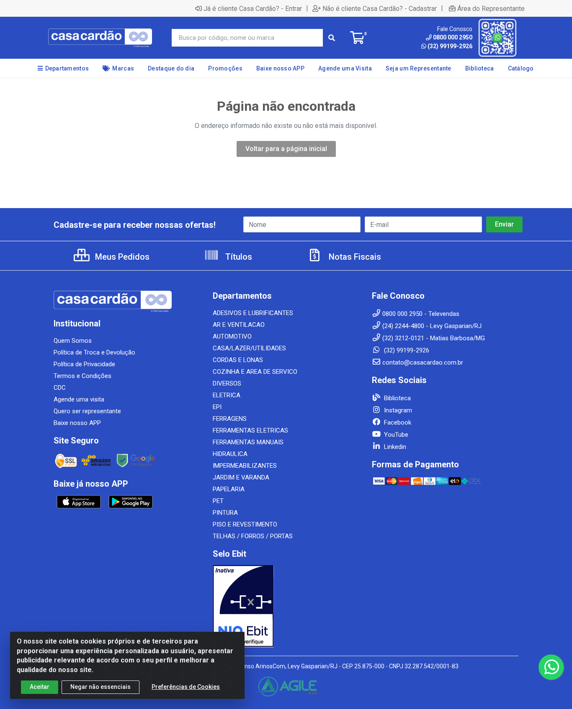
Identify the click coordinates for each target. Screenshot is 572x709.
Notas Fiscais (354, 257)
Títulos (237, 257)
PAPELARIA (229, 489)
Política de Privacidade (84, 364)
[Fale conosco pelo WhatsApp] (551, 667)
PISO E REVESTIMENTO (245, 524)
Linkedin (394, 447)
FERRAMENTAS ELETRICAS (250, 430)
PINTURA (225, 512)
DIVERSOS (227, 383)
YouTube (395, 434)
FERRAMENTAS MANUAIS (248, 442)
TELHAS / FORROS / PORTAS (253, 536)
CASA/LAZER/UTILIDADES (249, 348)
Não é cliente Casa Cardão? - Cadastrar (379, 8)
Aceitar (39, 686)
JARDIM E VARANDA (241, 477)
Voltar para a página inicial (286, 149)
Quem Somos (73, 340)
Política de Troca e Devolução (94, 352)
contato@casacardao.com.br (422, 362)
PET (218, 501)
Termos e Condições (82, 376)
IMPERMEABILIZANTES (245, 465)
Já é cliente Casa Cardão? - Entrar (253, 8)
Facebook (396, 422)
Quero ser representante (87, 411)
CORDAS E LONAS (238, 360)
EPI (217, 407)
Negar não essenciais (100, 686)
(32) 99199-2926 (450, 46)
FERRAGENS (230, 418)
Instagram (397, 410)
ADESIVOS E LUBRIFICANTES (253, 313)
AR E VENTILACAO (239, 324)
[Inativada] (286, 606)
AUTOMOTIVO (232, 336)
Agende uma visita (79, 399)
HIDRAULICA (230, 454)
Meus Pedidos (121, 257)
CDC (60, 387)
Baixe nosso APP (77, 423)
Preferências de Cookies (186, 686)
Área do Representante (491, 8)
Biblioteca (396, 398)
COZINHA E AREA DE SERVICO (255, 371)
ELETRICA (226, 395)
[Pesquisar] (331, 38)
